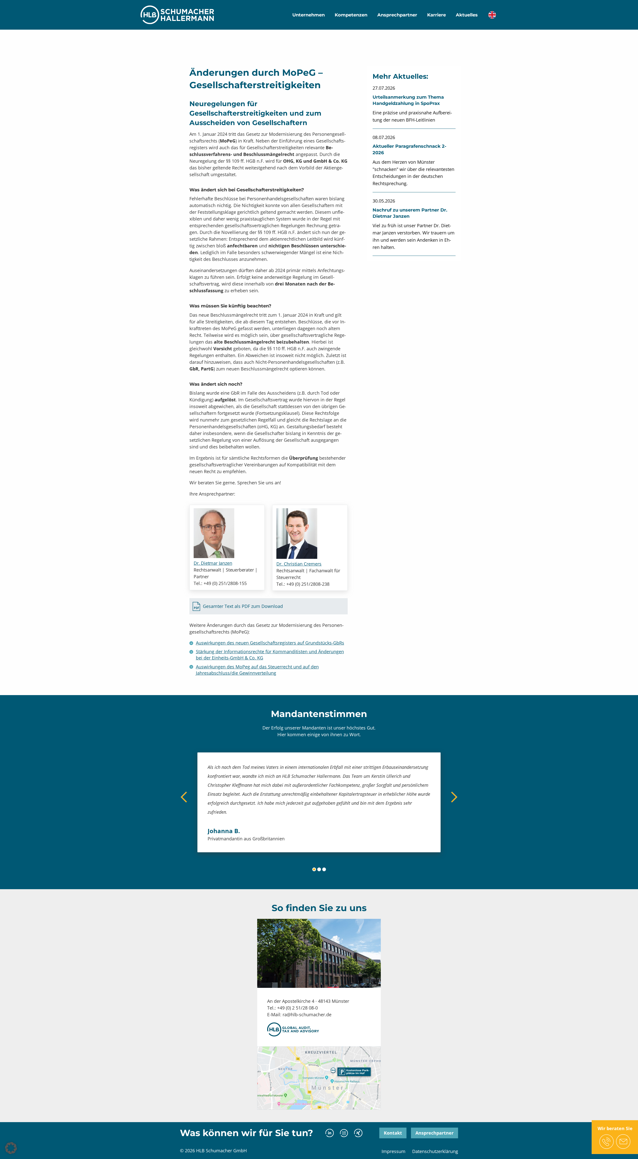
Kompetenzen (351, 15)
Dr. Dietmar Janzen (213, 563)
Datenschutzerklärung (435, 1151)
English (492, 14)
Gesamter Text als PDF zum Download (243, 606)
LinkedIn (329, 1133)
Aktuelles (467, 15)
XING (358, 1133)
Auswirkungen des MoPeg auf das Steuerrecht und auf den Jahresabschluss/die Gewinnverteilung (257, 670)
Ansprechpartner (397, 15)
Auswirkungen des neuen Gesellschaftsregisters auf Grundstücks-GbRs (270, 643)
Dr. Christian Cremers (298, 564)
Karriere (436, 15)
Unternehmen (308, 15)
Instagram (344, 1133)
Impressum (393, 1151)
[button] (11, 1148)
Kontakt (393, 1133)
